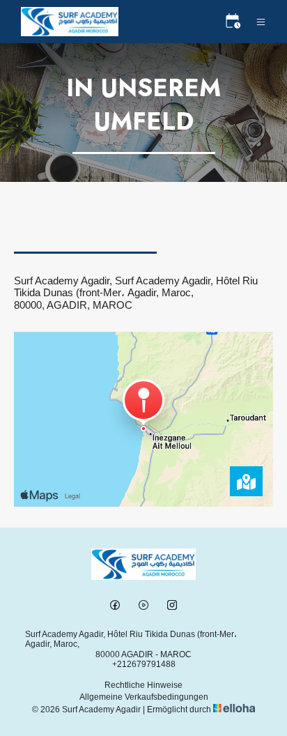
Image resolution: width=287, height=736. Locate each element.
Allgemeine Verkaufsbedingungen (143, 697)
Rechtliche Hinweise (143, 685)
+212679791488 (144, 664)
